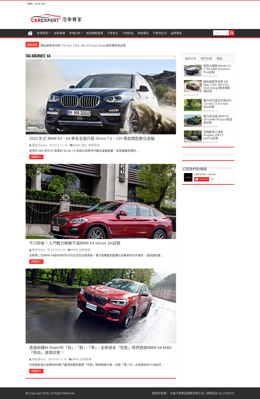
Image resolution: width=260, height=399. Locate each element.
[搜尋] (231, 33)
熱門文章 (206, 58)
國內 (84, 145)
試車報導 (59, 33)
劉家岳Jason (39, 145)
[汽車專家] (54, 17)
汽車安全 (112, 33)
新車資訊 (42, 33)
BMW (76, 145)
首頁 (30, 32)
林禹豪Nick (39, 359)
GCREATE (228, 393)
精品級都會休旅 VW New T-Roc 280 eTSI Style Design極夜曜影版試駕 (216, 86)
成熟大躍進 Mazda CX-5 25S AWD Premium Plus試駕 (217, 69)
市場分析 (74, 33)
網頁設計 (212, 393)
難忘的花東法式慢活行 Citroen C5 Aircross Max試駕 (72, 45)
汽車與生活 (160, 33)
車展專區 (143, 33)
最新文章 (190, 58)
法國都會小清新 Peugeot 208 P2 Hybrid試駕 (213, 135)
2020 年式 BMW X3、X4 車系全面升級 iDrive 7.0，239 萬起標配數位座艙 (92, 138)
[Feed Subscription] (175, 56)
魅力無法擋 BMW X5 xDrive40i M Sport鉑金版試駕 (217, 119)
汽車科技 (128, 33)
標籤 (219, 58)
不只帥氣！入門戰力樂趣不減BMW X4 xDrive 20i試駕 (74, 243)
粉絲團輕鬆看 (94, 33)
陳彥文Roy (38, 250)
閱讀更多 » (36, 157)
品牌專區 (176, 33)
